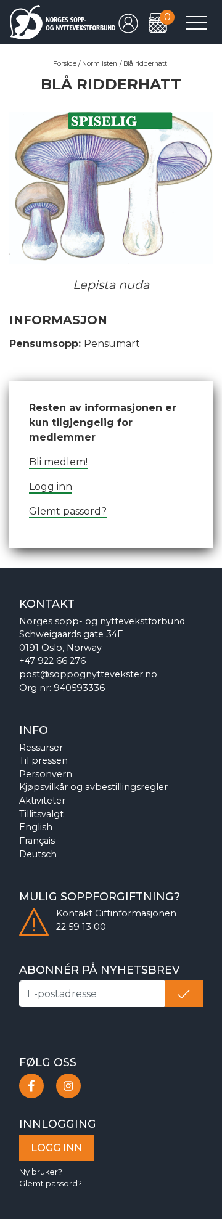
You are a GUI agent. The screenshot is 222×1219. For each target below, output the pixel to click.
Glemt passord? (68, 511)
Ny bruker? (40, 1171)
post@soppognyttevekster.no (88, 674)
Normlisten (99, 64)
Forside (64, 64)
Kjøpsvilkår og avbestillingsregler (93, 787)
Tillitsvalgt (41, 814)
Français (37, 840)
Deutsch (38, 854)
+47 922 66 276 (52, 660)
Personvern (45, 774)
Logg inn (50, 486)
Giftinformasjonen (135, 913)
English (35, 827)
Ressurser (41, 747)
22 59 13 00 (81, 926)
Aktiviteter (42, 800)
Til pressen (43, 760)
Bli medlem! (58, 462)
